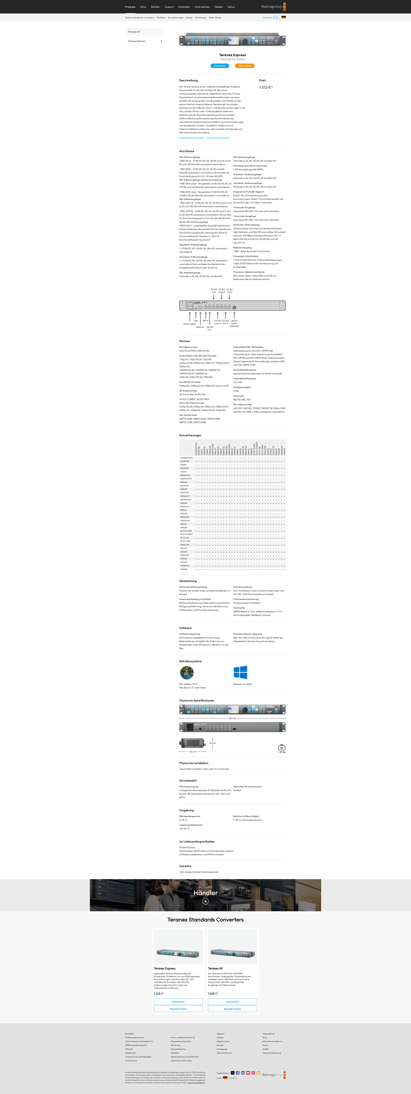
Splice (231, 6)
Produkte (130, 6)
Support (169, 6)
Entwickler (184, 6)
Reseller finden (178, 1008)
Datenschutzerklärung (271, 1053)
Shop (143, 6)
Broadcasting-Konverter (181, 1041)
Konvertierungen (176, 17)
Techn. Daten (215, 17)
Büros (264, 1037)
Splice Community (224, 1053)
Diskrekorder (130, 1053)
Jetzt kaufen (220, 65)
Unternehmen (202, 6)
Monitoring (175, 1045)
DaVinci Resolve (139, 1041)
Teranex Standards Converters (139, 17)
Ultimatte (129, 1049)
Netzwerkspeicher (178, 1049)
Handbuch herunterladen (191, 137)
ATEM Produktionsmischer (136, 1045)
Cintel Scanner (131, 1060)
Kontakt (220, 1045)
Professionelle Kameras (134, 1037)
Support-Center (223, 1041)
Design (189, 17)
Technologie (200, 17)
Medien (219, 6)
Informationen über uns (272, 1041)
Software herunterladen (218, 137)
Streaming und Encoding (181, 1060)
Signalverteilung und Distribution (185, 1056)
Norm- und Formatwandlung (183, 1037)
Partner (265, 1045)
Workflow (161, 17)
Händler (155, 6)
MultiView (175, 1053)
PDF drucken (244, 65)
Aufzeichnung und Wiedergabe (138, 1056)
